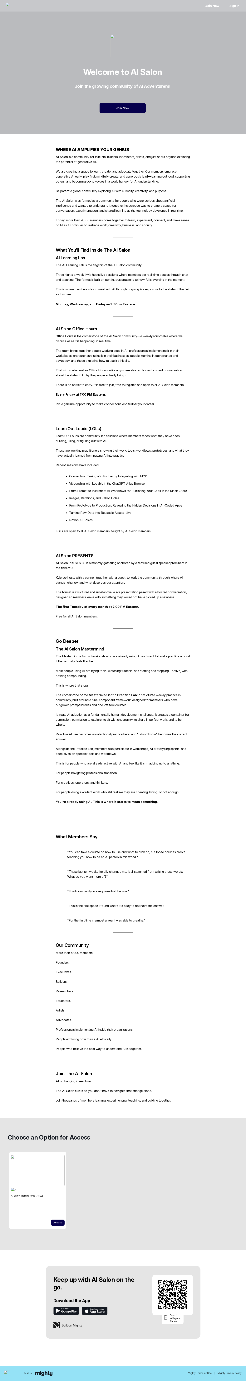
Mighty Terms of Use (200, 1373)
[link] (38, 1190)
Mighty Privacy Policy (230, 1373)
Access (57, 1222)
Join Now (212, 6)
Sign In (234, 6)
